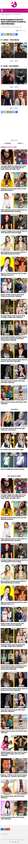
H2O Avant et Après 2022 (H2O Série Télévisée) (12, 797)
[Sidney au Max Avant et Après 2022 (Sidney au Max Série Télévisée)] (14, 285)
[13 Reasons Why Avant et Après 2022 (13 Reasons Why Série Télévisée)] (14, 350)
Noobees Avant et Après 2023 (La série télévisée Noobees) (13, 189)
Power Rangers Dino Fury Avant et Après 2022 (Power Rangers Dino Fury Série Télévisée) (14, 753)
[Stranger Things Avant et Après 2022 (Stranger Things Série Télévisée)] (14, 306)
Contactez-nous (4, 834)
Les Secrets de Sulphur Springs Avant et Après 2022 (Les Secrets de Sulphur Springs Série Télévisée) (14, 338)
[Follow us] (26, 11)
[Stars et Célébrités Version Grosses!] (14, 459)
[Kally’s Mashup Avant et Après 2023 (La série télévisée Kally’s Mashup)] (14, 200)
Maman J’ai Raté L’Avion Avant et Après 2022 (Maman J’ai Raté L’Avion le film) (14, 775)
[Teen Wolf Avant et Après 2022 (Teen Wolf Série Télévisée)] (14, 371)
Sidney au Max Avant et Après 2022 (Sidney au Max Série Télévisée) (12, 295)
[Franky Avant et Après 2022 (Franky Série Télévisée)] (14, 808)
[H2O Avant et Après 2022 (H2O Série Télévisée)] (14, 786)
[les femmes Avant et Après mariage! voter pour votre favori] (14, 419)
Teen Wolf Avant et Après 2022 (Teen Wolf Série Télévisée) (13, 381)
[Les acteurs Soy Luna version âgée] (14, 440)
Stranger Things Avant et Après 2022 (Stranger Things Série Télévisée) (13, 316)
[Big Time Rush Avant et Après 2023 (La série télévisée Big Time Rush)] (14, 243)
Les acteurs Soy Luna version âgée (12, 450)
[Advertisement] (14, 126)
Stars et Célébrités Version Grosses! (12, 469)
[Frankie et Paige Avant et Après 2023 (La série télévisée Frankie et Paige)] (14, 221)
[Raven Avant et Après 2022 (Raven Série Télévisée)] (14, 392)
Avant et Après (11, 147)
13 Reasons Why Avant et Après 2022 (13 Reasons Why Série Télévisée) (14, 360)
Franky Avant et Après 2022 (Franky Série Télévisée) (12, 818)
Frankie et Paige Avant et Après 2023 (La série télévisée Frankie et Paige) (14, 232)
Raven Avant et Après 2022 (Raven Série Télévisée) (14, 403)
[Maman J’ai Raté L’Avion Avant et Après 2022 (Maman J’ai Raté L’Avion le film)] (14, 765)
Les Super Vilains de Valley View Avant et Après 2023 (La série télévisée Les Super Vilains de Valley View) (13, 167)
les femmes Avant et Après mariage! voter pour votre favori (13, 429)
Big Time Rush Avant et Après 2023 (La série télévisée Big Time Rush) (13, 253)
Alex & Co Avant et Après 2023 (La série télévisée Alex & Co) (14, 274)
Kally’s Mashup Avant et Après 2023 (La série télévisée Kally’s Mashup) (14, 210)
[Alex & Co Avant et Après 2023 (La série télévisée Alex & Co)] (14, 264)
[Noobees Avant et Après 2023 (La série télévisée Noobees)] (14, 179)
